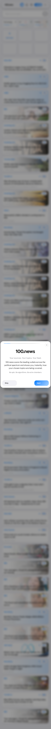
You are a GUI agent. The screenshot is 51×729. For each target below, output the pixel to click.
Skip (6, 383)
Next (39, 383)
